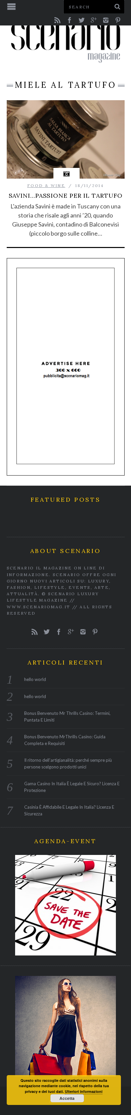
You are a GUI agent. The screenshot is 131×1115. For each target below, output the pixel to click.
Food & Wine (46, 185)
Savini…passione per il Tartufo (66, 195)
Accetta (67, 1098)
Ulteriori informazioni (83, 1091)
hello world (35, 679)
